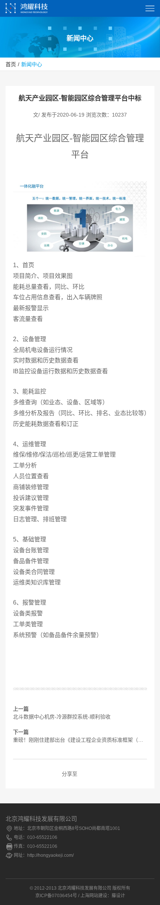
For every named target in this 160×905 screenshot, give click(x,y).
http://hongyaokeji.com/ (50, 855)
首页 (11, 64)
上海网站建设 (93, 895)
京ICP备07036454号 (56, 895)
